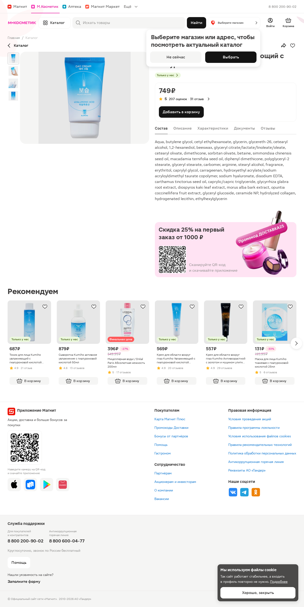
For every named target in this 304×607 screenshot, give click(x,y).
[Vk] (233, 492)
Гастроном (162, 453)
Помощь (160, 445)
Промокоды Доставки (171, 428)
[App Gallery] (62, 484)
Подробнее (279, 582)
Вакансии (161, 499)
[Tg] (244, 492)
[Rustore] (30, 484)
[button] (234, 22)
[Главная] (22, 23)
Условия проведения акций (249, 419)
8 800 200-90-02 (282, 7)
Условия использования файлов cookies (259, 436)
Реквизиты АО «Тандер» (247, 470)
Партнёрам (163, 473)
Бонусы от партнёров (171, 436)
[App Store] (14, 484)
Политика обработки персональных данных (262, 453)
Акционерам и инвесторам (175, 482)
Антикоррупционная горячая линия (256, 462)
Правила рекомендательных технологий (260, 445)
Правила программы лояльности (254, 428)
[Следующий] (296, 343)
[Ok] (256, 492)
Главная (14, 38)
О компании (163, 490)
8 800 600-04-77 (67, 540)
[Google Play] (46, 484)
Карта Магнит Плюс (169, 419)
